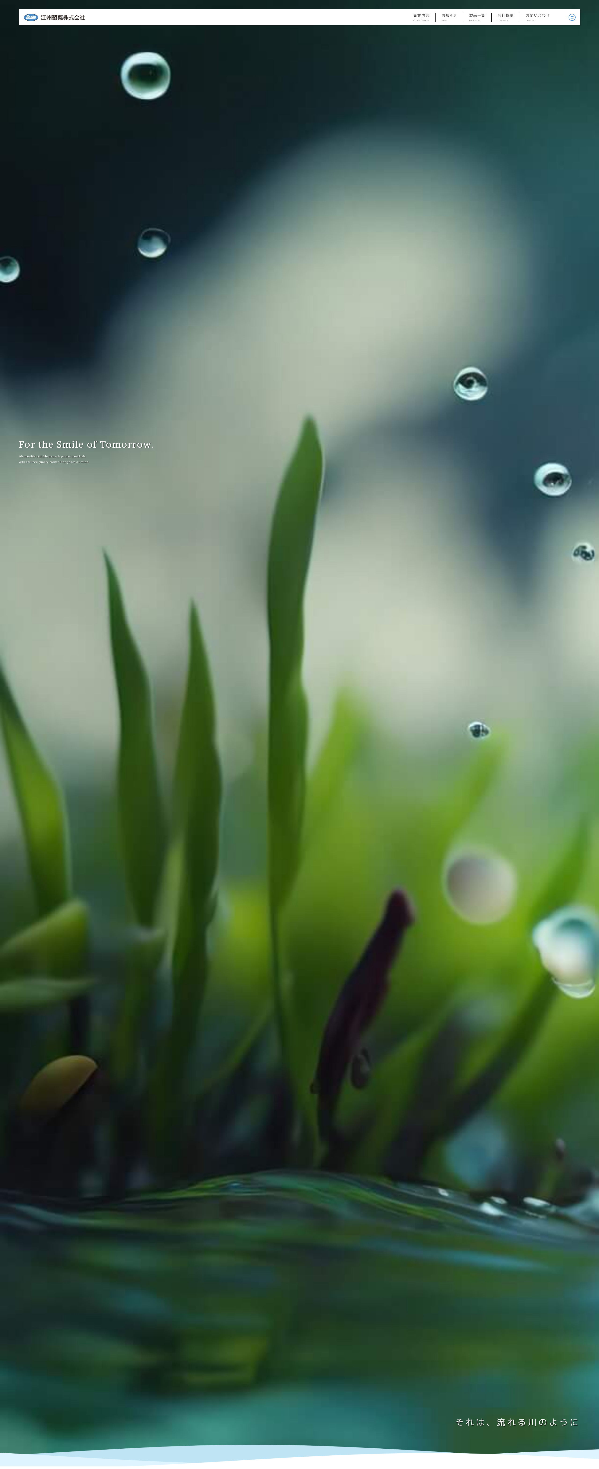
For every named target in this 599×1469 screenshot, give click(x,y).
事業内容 (421, 15)
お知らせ (449, 15)
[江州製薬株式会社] (54, 17)
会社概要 (505, 15)
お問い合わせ (538, 15)
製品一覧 (477, 15)
